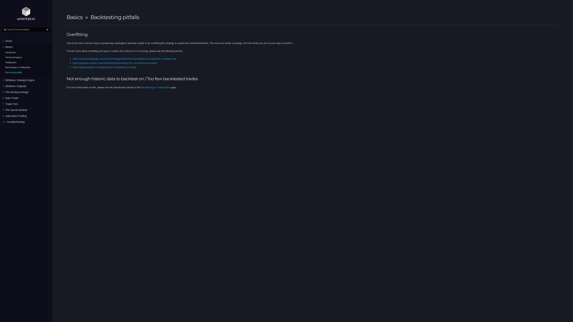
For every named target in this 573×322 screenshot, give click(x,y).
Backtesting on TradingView (155, 87)
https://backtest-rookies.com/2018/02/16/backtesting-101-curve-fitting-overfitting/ (115, 63)
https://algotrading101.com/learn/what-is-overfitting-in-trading (104, 67)
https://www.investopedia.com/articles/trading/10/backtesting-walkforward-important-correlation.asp (124, 58)
